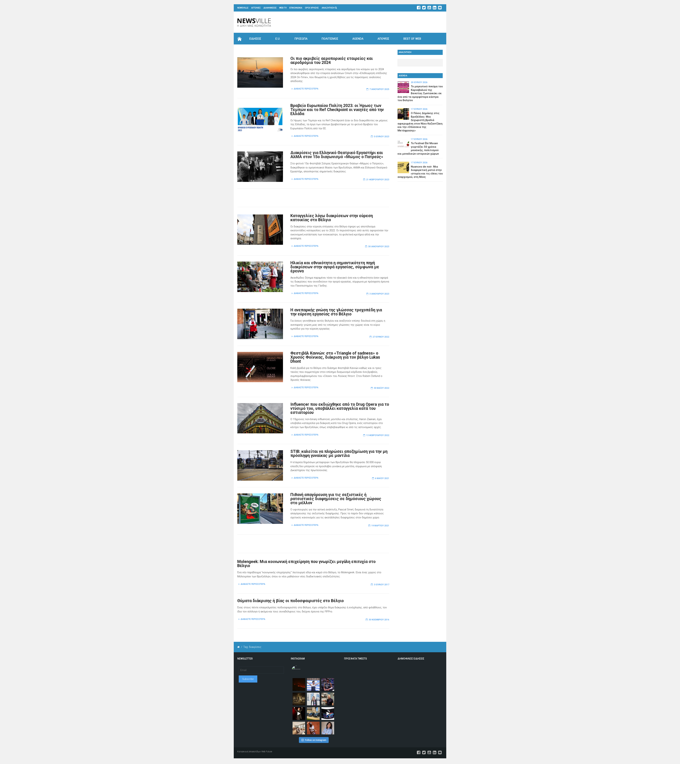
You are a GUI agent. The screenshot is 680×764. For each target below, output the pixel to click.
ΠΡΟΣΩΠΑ (300, 38)
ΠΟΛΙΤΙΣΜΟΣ (330, 38)
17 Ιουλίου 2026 (419, 109)
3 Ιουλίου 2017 (381, 584)
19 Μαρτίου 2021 (380, 525)
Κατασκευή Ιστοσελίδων (249, 751)
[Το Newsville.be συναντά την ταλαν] (313, 699)
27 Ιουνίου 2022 (381, 337)
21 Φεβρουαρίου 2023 (377, 179)
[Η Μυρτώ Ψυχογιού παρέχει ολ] (327, 728)
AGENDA (357, 38)
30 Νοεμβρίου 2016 (379, 619)
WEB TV (283, 8)
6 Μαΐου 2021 (382, 478)
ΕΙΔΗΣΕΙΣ (255, 38)
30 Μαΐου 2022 (381, 388)
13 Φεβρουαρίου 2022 (377, 435)
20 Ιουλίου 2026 (419, 82)
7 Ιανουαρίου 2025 (379, 89)
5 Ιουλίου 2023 (381, 136)
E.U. (277, 38)
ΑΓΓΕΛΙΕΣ (256, 8)
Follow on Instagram (315, 740)
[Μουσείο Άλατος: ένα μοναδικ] (327, 699)
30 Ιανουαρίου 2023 (378, 246)
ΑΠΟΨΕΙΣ (383, 38)
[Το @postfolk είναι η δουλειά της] (327, 713)
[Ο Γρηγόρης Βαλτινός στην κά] (299, 713)
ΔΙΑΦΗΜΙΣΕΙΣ (270, 8)
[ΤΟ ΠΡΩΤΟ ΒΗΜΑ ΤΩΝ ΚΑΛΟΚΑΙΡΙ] (313, 713)
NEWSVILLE (242, 8)
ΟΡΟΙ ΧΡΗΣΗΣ (312, 8)
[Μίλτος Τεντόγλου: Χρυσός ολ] (313, 684)
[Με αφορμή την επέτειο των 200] (299, 699)
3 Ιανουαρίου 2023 (379, 294)
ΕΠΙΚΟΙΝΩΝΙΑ (295, 8)
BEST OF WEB (412, 38)
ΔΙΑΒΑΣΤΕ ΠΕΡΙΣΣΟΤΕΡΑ (306, 88)
